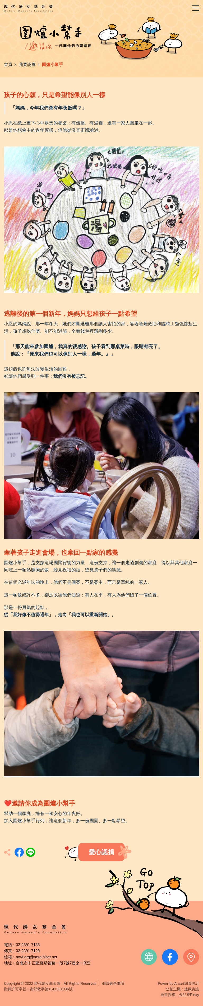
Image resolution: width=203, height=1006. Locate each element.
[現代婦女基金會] (28, 7)
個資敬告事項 (113, 983)
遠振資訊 (191, 989)
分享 (19, 852)
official (149, 957)
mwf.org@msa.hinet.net (36, 957)
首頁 (8, 64)
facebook (170, 957)
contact (191, 957)
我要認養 (27, 64)
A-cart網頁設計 (186, 983)
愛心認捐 (101, 852)
